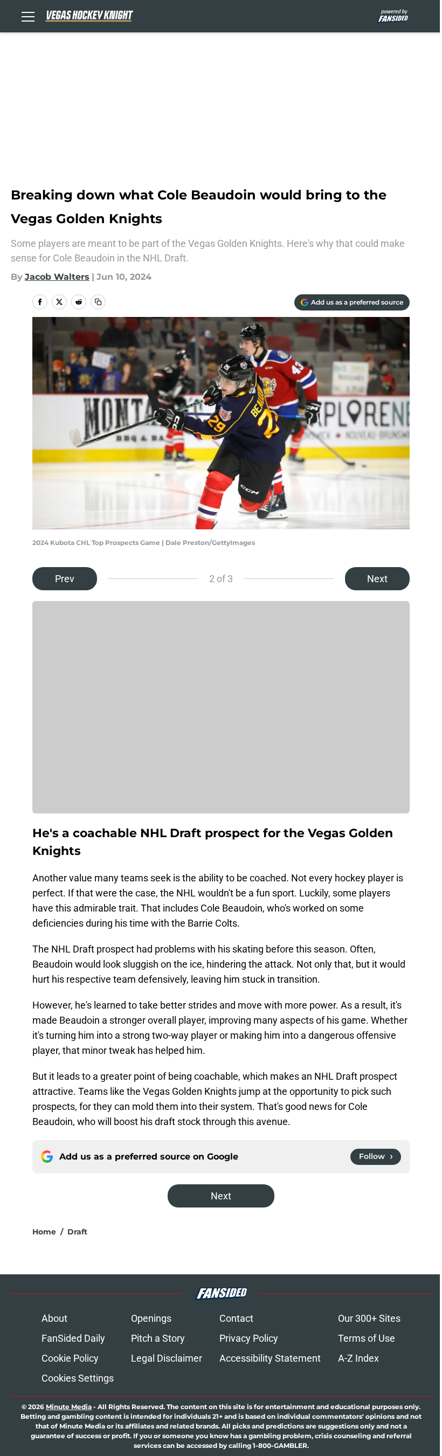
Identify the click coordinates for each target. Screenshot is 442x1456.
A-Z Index (358, 1358)
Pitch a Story (158, 1338)
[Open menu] (28, 16)
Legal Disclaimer (166, 1358)
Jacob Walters (57, 277)
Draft (77, 1232)
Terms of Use (366, 1338)
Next (377, 578)
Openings (151, 1318)
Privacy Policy (248, 1338)
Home (44, 1232)
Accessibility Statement (270, 1358)
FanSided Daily (73, 1338)
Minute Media (69, 1407)
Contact (236, 1318)
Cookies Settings (78, 1378)
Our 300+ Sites (369, 1318)
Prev (64, 578)
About (54, 1318)
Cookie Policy (70, 1358)
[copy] (98, 301)
